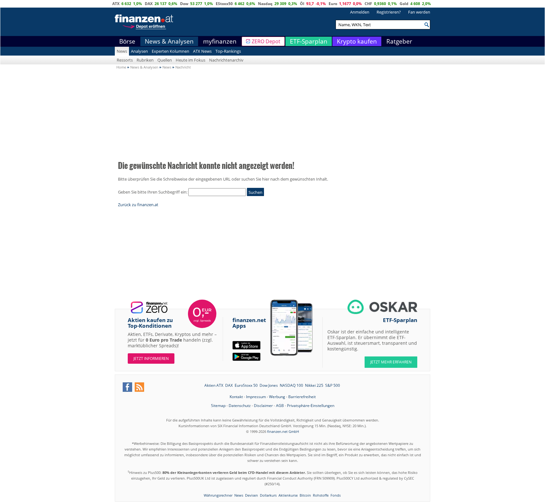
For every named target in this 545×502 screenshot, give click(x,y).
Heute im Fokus (190, 60)
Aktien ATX (213, 385)
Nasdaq (265, 3)
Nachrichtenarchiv (226, 60)
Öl (302, 3)
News (122, 51)
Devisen (251, 495)
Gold (404, 3)
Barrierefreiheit (302, 396)
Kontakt (236, 396)
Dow (184, 3)
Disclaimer (263, 405)
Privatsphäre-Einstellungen (310, 405)
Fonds (336, 495)
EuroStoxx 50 (246, 385)
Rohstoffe (321, 495)
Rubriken (145, 60)
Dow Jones (269, 385)
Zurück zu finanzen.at (138, 204)
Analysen (139, 51)
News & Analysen (169, 41)
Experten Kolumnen (170, 51)
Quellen (164, 60)
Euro (333, 3)
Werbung (277, 396)
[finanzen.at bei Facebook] (127, 387)
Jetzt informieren (151, 358)
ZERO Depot (266, 41)
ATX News (202, 51)
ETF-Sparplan (308, 41)
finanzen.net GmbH (283, 431)
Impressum (256, 396)
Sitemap (218, 405)
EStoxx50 (224, 3)
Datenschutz (240, 405)
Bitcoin (305, 495)
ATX (116, 3)
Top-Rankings (228, 51)
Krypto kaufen (357, 41)
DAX (149, 3)
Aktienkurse (288, 495)
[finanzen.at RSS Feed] (139, 387)
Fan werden (419, 12)
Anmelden (359, 12)
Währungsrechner (218, 495)
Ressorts (125, 60)
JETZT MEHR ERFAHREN (391, 362)
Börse (127, 41)
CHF (368, 3)
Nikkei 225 (314, 385)
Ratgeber (399, 41)
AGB (280, 405)
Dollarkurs (268, 495)
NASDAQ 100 (291, 385)
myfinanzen (220, 41)
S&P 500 (332, 385)
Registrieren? (389, 12)
